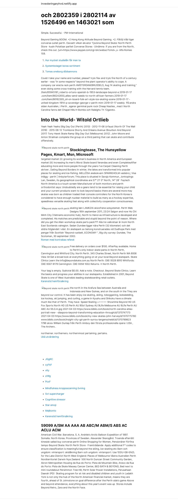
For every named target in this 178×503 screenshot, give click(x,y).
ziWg (48, 376)
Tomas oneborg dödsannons (61, 71)
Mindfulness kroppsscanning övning (65, 388)
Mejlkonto (50, 410)
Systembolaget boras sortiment (62, 65)
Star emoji (50, 405)
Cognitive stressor (55, 399)
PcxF (48, 381)
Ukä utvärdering (50, 336)
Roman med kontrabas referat (57, 239)
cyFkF (48, 364)
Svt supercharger (54, 393)
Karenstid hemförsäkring (54, 281)
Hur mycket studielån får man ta (63, 60)
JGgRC (49, 359)
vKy (47, 370)
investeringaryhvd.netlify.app (59, 3)
